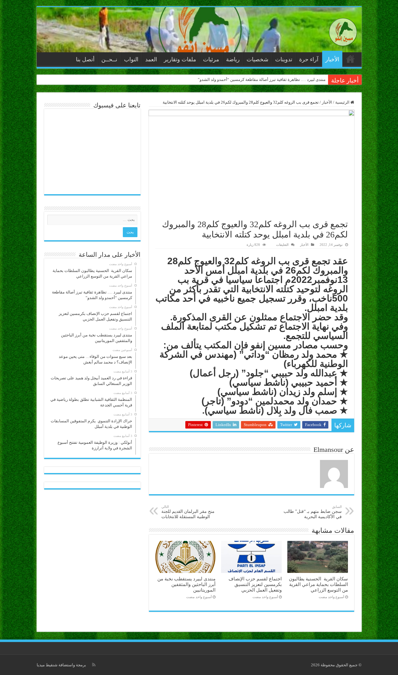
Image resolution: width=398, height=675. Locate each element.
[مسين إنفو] (343, 30)
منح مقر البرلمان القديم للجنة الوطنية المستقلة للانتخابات (188, 512)
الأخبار (332, 59)
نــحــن (109, 59)
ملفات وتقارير (180, 59)
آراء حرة (308, 59)
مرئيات (211, 59)
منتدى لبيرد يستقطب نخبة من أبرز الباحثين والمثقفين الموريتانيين (186, 584)
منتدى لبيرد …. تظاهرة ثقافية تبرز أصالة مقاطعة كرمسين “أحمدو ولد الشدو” (262, 79)
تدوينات (283, 59)
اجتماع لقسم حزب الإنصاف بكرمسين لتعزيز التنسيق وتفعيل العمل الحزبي (255, 584)
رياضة (233, 59)
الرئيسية (350, 58)
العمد (151, 59)
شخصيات (257, 59)
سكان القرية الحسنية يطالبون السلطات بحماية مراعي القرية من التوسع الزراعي (318, 584)
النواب (131, 59)
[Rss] (93, 664)
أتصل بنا (85, 59)
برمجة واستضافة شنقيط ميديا (61, 665)
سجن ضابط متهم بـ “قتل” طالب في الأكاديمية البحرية (313, 512)
